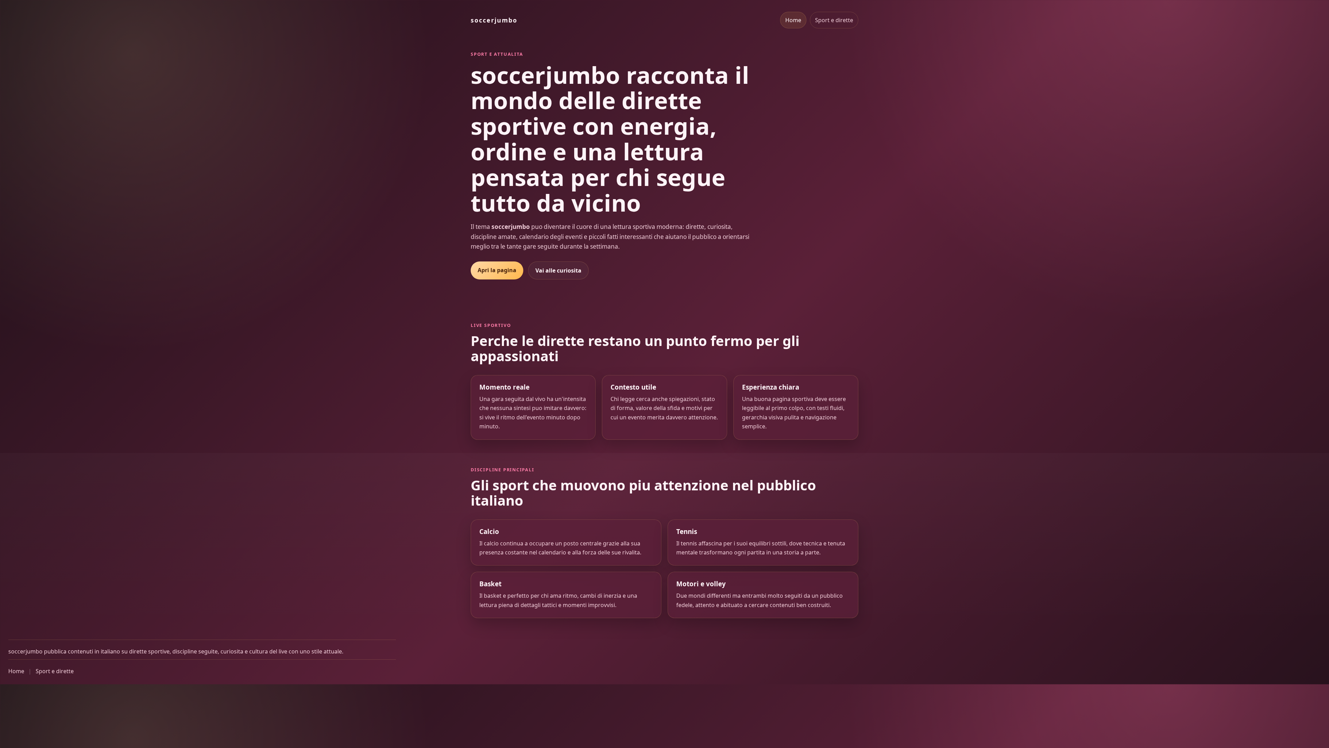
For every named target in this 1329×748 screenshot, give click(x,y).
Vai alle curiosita (558, 270)
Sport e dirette (834, 20)
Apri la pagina (497, 270)
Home (793, 20)
